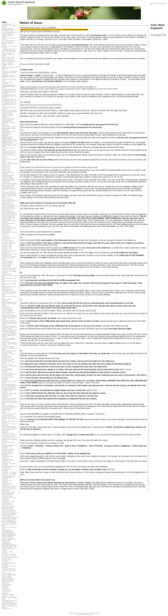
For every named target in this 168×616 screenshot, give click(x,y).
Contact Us (5, 157)
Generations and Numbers (9, 256)
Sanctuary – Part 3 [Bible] (9, 473)
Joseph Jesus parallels (8, 346)
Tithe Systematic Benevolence (7, 585)
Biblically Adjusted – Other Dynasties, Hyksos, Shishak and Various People (10, 141)
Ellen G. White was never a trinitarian (10, 221)
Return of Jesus (7, 462)
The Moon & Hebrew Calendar (8, 552)
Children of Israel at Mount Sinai (9, 155)
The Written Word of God (9, 569)
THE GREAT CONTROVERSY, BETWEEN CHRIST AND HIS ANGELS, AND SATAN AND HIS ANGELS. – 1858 (10, 545)
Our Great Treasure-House (9, 413)
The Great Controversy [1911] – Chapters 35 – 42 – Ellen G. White (10, 539)
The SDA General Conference (7, 559)
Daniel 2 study (6, 165)
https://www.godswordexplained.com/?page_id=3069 (46, 30)
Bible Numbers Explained (9, 127)
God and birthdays (7, 262)
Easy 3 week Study (8, 199)
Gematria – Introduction (9, 243)
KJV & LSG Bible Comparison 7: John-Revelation (8, 377)
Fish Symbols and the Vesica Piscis (8, 238)
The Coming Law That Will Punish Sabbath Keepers (9, 520)
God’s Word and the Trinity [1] (9, 276)
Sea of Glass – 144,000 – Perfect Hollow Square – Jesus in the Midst (9, 493)
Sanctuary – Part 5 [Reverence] (7, 481)
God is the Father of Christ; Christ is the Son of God (10, 269)
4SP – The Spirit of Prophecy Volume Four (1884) (8, 64)
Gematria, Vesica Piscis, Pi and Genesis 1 (10, 251)
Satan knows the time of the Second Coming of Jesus (10, 487)
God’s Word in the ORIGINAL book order (8, 290)
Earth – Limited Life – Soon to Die (10, 196)
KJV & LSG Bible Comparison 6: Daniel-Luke (9, 373)
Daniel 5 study (6, 169)
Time (4, 571)
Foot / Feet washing (8, 240)
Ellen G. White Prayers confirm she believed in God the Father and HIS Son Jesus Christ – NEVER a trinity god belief (10, 207)
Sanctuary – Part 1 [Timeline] (7, 470)
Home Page (6, 306)
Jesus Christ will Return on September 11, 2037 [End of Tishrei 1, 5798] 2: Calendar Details (10, 322)
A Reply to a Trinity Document (8, 83)
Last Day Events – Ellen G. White (10, 382)
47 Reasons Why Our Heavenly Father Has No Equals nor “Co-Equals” (9, 60)
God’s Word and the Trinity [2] (9, 279)
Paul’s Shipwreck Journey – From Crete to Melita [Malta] (10, 427)
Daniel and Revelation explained (8, 173)
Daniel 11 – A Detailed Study (10, 163)
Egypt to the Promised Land (10, 200)
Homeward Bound (7, 308)
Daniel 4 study (6, 168)
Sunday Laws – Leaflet (8, 502)
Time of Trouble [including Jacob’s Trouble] (9, 575)
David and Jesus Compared (10, 183)
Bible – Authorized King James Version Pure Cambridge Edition (9, 120)
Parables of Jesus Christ (9, 416)
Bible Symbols (6, 132)
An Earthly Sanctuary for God (9, 105)
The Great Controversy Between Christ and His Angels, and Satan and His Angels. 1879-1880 (9, 534)
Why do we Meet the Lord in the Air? (10, 606)
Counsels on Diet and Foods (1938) (10, 160)
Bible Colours (6, 125)
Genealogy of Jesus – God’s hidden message (10, 254)
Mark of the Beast (7, 395)
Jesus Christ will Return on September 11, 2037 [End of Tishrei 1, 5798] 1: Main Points (10, 317)
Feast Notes (6, 236)
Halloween (5, 300)
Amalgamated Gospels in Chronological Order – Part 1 (10, 99)
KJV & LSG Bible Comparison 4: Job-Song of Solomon (10, 366)
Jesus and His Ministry (8, 312)
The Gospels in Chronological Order (8, 530)
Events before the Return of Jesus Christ (10, 232)
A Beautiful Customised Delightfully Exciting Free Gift (9, 77)
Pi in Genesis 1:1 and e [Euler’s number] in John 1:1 (10, 437)
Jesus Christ (6, 313)
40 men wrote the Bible (8, 57)
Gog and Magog (7, 299)
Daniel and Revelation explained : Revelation (8, 178)
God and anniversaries (8, 261)
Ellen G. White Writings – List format (9, 224)
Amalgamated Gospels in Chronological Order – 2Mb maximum (9, 92)
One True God (6, 410)
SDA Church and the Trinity (10, 489)
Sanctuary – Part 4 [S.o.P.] (9, 475)
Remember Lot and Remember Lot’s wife (8, 460)
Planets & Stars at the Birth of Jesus (10, 440)
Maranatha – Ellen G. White (10, 393)
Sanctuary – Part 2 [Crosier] (10, 472)
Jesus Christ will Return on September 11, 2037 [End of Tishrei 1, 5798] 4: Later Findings (10, 334)
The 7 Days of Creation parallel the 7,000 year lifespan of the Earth (9, 507)
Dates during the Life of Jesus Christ (9, 181)
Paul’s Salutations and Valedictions (8, 430)
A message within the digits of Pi (10, 80)
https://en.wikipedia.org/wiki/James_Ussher (38, 72)
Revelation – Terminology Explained (9, 464)
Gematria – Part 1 (7, 245)
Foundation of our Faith (9, 242)
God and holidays (7, 265)
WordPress (84, 614)
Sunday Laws (6, 500)
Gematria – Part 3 (7, 248)
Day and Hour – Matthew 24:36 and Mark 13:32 (9, 185)
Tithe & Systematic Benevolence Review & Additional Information (9, 579)
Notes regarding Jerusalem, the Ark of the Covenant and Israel (10, 402)
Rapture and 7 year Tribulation (7, 454)
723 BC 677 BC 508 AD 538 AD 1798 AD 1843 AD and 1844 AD (10, 73)
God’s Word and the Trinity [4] (9, 284)
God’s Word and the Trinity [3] (9, 281)
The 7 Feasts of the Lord (9, 510)
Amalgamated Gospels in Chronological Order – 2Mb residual (9, 96)
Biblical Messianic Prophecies (7, 135)
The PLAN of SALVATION (9, 554)
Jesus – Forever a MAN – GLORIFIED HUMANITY (9, 339)
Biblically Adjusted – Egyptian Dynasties (8, 137)
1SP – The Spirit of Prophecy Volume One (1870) (8, 35)
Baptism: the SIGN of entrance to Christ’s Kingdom (8, 116)
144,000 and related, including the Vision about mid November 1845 (9, 30)
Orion (4, 412)
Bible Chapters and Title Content (9, 123)
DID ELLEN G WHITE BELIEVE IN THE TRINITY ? (10, 189)
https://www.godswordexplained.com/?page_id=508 (42, 443)
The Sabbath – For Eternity (10, 556)
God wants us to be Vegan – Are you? (10, 272)
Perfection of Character (9, 433)
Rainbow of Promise (8, 452)
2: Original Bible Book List (9, 40)
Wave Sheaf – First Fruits (9, 596)
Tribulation (5, 587)
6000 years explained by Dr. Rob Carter (10, 67)
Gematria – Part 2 (7, 246)
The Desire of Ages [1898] (9, 522)
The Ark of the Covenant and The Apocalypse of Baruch (10, 518)
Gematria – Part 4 (7, 249)
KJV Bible (5, 380)
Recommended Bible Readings (8, 457)
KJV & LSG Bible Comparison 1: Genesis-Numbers (9, 354)
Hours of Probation (7, 309)
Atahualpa (90, 614)
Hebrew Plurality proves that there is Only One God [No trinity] (10, 304)
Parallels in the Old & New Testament (9, 424)
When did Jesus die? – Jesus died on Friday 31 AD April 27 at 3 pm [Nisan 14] (10, 603)
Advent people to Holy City (9, 89)
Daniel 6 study (6, 171)
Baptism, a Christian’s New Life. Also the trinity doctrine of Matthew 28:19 (10, 112)
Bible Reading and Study (9, 131)
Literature (5, 392)
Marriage (5, 396)
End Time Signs (7, 230)
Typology (5, 593)
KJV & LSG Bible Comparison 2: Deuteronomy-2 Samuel (9, 358)
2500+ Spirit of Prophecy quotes (9, 38)
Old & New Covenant (8, 405)
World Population (7, 609)
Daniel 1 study (6, 162)
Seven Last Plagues (8, 496)
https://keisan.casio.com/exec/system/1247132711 (41, 105)
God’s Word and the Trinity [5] (9, 297)
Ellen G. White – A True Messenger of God (9, 202)
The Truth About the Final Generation (9, 564)
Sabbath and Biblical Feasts (10, 466)
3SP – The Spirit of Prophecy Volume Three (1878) (9, 55)
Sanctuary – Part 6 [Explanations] (7, 484)
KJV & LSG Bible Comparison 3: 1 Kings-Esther (9, 362)
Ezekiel (5, 235)
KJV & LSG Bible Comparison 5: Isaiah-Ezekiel (8, 370)
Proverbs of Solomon (8, 450)
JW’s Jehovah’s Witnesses (10, 351)
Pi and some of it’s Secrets (10, 435)
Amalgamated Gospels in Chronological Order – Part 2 (10, 102)
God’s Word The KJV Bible (9, 292)
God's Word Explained (21, 2)
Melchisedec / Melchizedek (10, 398)
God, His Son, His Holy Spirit (9, 294)
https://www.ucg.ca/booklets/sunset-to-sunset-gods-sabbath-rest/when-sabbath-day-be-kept (58, 167)
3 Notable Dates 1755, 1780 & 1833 (10, 47)
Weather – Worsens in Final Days (10, 598)
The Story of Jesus (8, 561)
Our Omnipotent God (8, 415)
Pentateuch (6, 432)
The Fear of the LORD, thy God (9, 527)
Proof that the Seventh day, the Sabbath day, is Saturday (10, 446)
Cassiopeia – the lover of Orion (9, 148)
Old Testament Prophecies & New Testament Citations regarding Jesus (10, 408)
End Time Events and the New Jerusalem (9, 228)
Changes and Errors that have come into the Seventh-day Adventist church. (10, 152)
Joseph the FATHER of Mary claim (10, 349)
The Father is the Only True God (10, 525)
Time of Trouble (7, 573)
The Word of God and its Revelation (9, 566)
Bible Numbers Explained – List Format (10, 129)
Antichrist (5, 109)
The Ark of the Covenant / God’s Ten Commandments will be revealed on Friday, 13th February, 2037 (10, 513)
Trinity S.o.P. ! (6, 591)
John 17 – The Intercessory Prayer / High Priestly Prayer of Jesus (10, 344)
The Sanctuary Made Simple (10, 557)
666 (4, 70)
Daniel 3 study (6, 166)
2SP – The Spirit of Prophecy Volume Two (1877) (8, 44)
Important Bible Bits (8, 310)
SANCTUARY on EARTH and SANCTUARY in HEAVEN (9, 478)
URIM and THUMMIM (8, 594)
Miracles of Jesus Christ (9, 399)
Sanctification (6, 467)
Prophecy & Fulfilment (8, 449)
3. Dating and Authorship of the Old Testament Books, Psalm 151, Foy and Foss (10, 50)
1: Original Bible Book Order (10, 32)
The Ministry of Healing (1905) (9, 549)
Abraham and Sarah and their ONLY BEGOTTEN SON (9, 86)
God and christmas (7, 264)
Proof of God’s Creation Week (9, 443)
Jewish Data (6, 341)
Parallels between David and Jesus (10, 419)
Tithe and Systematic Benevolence (8, 582)
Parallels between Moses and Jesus (9, 421)
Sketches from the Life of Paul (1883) (9, 498)
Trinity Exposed (7, 590)
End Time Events (7, 226)
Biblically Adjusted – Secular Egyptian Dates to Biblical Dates (10, 145)
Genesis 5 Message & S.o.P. (8, 258)
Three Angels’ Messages (9, 570)
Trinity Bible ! (6, 588)
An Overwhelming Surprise (9, 107)
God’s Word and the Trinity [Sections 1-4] (9, 287)
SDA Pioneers (6, 490)
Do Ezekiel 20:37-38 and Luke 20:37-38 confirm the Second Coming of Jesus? (9, 193)
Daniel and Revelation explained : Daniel (8, 176)
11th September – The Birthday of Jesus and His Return (9, 25)
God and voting (6, 267)
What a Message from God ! (10, 600)
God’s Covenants (7, 274)
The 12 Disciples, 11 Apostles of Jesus (8, 504)
